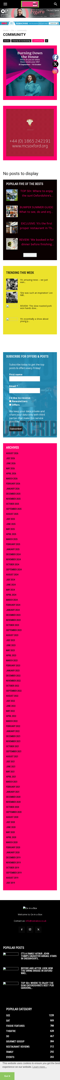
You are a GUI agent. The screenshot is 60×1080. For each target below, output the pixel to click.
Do (12, 30)
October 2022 (12, 686)
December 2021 (13, 736)
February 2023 (13, 665)
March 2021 (12, 782)
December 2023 (13, 615)
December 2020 (13, 797)
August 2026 (12, 453)
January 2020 (13, 852)
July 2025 (10, 519)
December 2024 (13, 554)
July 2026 (10, 458)
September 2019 (14, 872)
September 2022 (14, 691)
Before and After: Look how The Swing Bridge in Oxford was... (37, 971)
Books (6, 41)
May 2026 (10, 468)
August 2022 (12, 696)
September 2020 (14, 812)
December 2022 (13, 675)
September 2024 (14, 569)
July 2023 (10, 640)
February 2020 (13, 847)
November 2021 (13, 741)
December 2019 (13, 857)
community (38, 41)
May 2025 (10, 529)
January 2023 (13, 670)
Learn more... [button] (39, 1067)
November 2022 (13, 680)
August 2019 (12, 878)
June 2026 (11, 463)
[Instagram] (30, 929)
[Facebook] (22, 930)
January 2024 (13, 610)
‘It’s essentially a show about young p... (34, 320)
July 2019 (10, 883)
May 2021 (10, 771)
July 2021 (10, 761)
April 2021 (11, 776)
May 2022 (10, 711)
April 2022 (11, 716)
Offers (15, 404)
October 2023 (12, 625)
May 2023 (10, 650)
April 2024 (11, 595)
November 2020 (13, 802)
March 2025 (12, 539)
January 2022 (13, 731)
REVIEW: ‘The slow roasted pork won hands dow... (36, 307)
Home (5, 30)
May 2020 (10, 832)
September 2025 (14, 509)
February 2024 (13, 605)
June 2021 (11, 766)
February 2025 (13, 544)
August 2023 (12, 635)
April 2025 (11, 534)
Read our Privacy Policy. (33, 421)
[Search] (55, 4)
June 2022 (11, 706)
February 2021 (13, 787)
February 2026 (13, 483)
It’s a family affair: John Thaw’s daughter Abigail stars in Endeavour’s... (39, 956)
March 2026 (12, 478)
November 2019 (13, 862)
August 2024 (12, 574)
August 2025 (12, 514)
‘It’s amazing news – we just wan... (34, 281)
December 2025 (13, 494)
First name (15, 374)
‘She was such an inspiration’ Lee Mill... (36, 294)
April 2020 (11, 837)
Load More (30, 255)
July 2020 (10, 822)
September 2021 (14, 751)
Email (13, 386)
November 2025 (13, 499)
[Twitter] (38, 930)
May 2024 (10, 590)
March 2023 (12, 660)
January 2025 (13, 549)
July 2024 (10, 579)
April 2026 (11, 473)
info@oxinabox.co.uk (36, 920)
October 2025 (12, 504)
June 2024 (11, 584)
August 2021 (12, 756)
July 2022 (10, 701)
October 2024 (12, 564)
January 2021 (13, 792)
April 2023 (11, 655)
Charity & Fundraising (21, 41)
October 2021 (12, 746)
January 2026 (13, 488)
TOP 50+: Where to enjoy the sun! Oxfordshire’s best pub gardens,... (37, 985)
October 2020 (12, 807)
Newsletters (19, 401)
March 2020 (12, 842)
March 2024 (12, 600)
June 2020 (11, 827)
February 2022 (13, 726)
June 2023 (11, 645)
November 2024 (13, 559)
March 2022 (12, 721)
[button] (5, 4)
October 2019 (12, 867)
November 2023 (13, 620)
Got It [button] (7, 1076)
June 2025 (11, 524)
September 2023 (14, 630)
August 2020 (12, 817)
